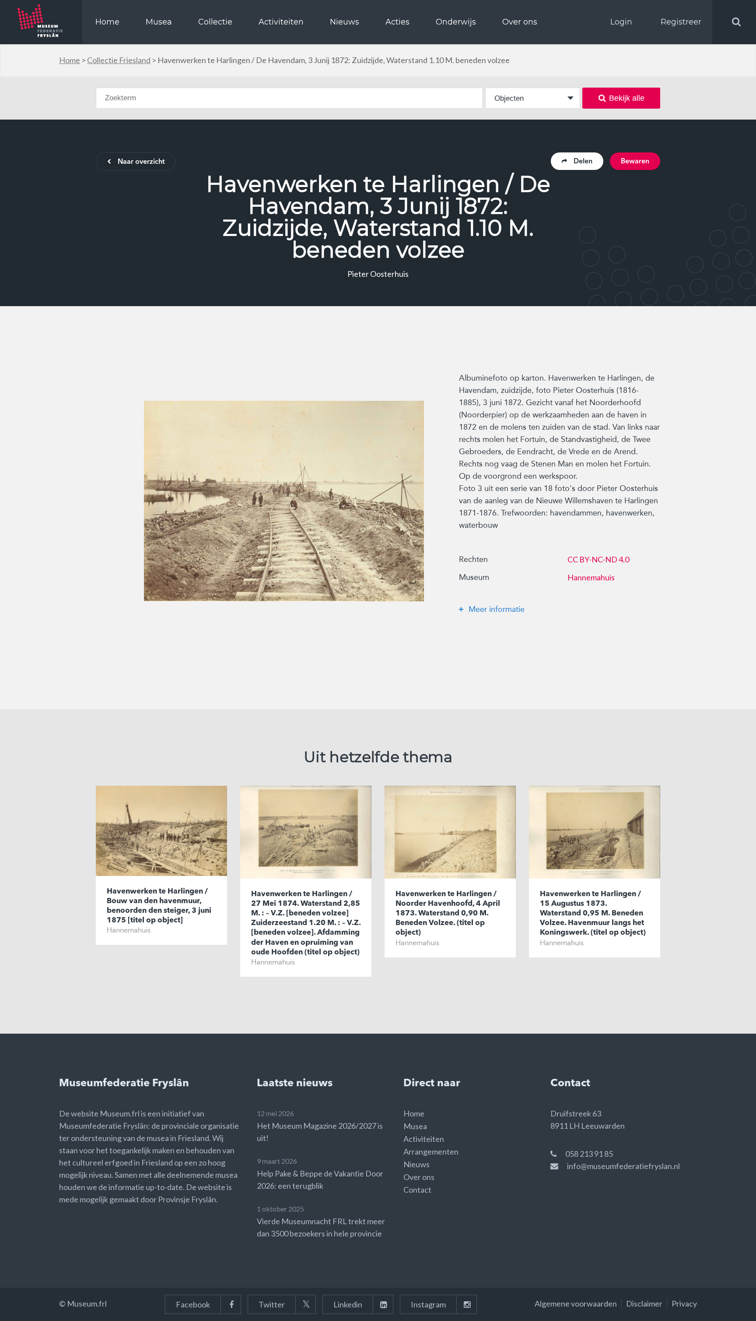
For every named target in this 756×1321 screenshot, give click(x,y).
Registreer (681, 22)
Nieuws (344, 22)
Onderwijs (456, 22)
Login (621, 22)
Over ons (519, 22)
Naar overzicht (141, 162)
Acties (397, 22)
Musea (159, 22)
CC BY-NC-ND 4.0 (598, 559)
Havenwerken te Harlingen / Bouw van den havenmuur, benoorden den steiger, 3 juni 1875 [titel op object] (159, 906)
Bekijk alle (626, 98)
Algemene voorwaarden (576, 1303)
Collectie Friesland (118, 60)
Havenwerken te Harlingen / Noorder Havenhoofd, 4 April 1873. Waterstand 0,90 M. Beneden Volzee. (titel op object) (448, 913)
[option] (284, 501)
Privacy (684, 1303)
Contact (417, 1189)
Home (107, 22)
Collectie (215, 22)
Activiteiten (281, 22)
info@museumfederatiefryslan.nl (623, 1166)
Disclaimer (644, 1303)
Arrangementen (430, 1151)
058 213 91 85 (589, 1154)
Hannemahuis (591, 577)
